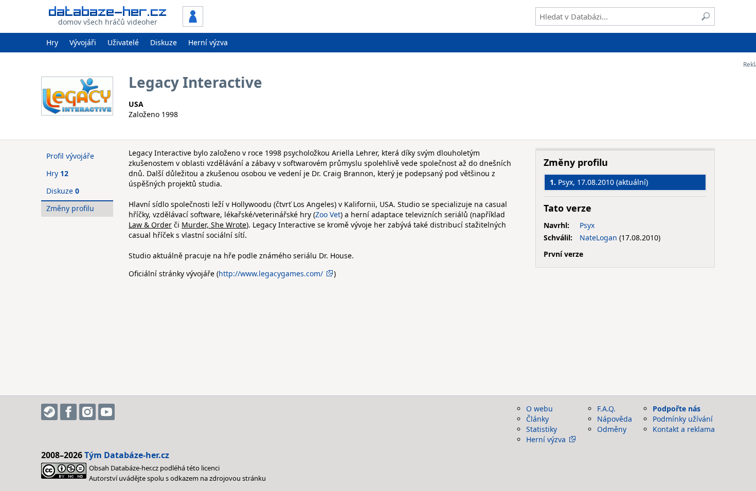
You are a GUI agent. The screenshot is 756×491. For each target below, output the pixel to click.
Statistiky (541, 429)
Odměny (611, 429)
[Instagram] (87, 412)
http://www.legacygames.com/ (271, 273)
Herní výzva (208, 42)
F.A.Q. (606, 408)
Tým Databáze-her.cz (126, 455)
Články (537, 419)
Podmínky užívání (683, 419)
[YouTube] (106, 412)
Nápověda (614, 419)
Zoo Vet (327, 214)
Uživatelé (123, 42)
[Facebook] (68, 412)
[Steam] (49, 412)
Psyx (587, 225)
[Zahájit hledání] (705, 16)
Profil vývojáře (70, 156)
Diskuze (163, 42)
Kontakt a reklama (684, 429)
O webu (539, 408)
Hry (52, 42)
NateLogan (598, 237)
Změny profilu (70, 208)
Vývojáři (82, 42)
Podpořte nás (676, 408)
